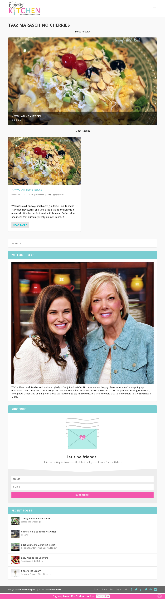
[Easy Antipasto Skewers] (15, 560)
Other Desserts (44, 574)
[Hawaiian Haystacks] (44, 161)
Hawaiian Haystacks (26, 116)
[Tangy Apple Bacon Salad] (15, 521)
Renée (17, 194)
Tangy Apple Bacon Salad (35, 518)
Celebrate (25, 548)
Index (96, 589)
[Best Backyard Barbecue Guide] (15, 547)
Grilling (46, 548)
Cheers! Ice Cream (31, 570)
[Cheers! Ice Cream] (15, 573)
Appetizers (26, 561)
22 (47, 194)
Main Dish (39, 194)
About (104, 589)
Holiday (53, 548)
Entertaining (36, 548)
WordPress (55, 589)
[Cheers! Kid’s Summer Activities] (15, 534)
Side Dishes (37, 561)
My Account (121, 589)
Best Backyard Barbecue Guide (38, 544)
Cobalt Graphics (28, 589)
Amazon (25, 574)
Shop (112, 589)
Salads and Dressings (31, 521)
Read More (20, 225)
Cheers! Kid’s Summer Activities (38, 531)
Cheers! (24, 534)
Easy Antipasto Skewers (34, 557)
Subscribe (103, 596)
